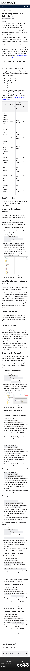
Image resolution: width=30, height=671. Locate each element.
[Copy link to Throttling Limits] (19, 312)
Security (23, 663)
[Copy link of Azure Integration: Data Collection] (13, 16)
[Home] (8, 2)
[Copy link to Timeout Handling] (20, 325)
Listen (4, 21)
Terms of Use (21, 661)
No (15, 647)
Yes (7, 647)
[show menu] (27, 2)
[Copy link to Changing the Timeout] (23, 353)
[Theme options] (27, 6)
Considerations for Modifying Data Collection (13, 98)
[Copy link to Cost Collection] (17, 198)
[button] (8, 653)
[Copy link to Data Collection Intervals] (4, 64)
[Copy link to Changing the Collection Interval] (11, 212)
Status (27, 663)
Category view (7, 10)
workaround (18, 412)
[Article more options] (27, 10)
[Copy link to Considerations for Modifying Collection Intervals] (21, 284)
